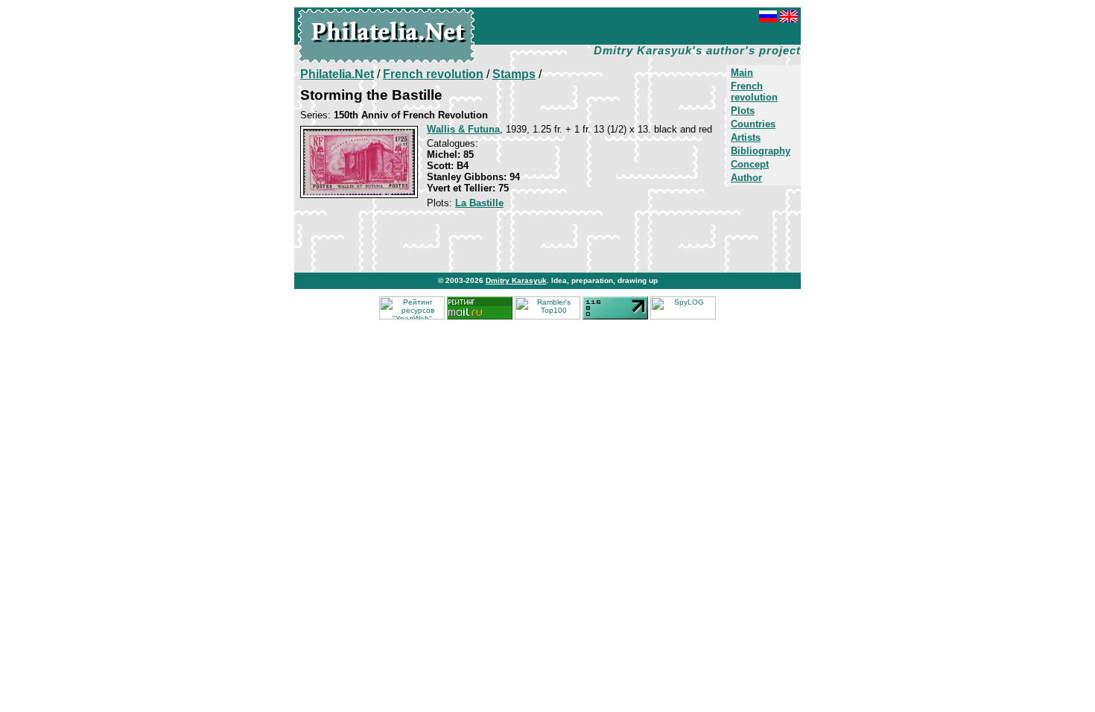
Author (746, 177)
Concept (750, 164)
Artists (746, 137)
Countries (753, 124)
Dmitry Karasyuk (516, 280)
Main (742, 72)
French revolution (754, 91)
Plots (743, 110)
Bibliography (760, 150)
